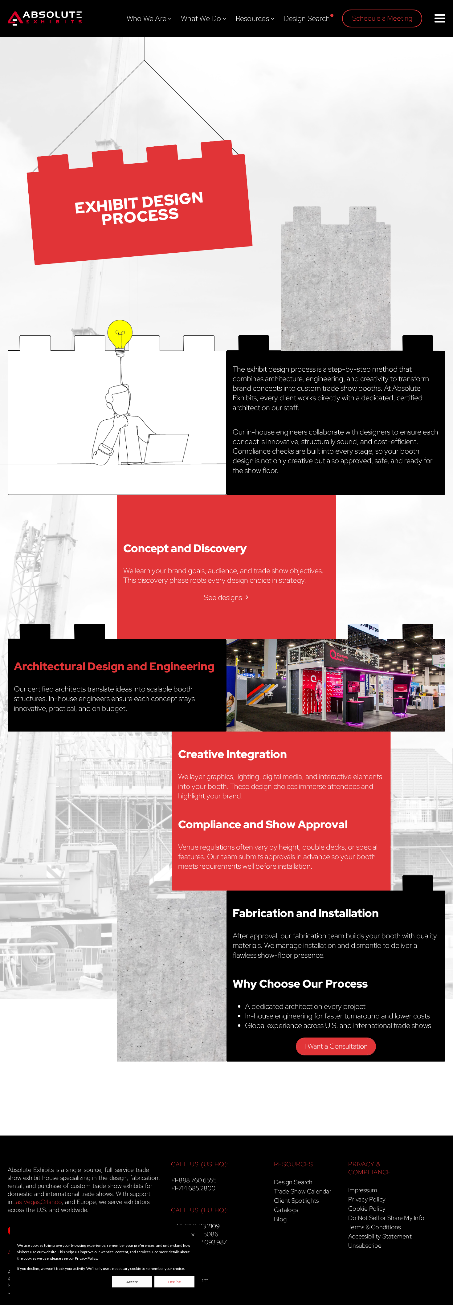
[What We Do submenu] (224, 18)
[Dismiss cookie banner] (193, 1235)
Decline (174, 1281)
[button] (382, 18)
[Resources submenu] (272, 18)
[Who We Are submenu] (170, 18)
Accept (132, 1281)
